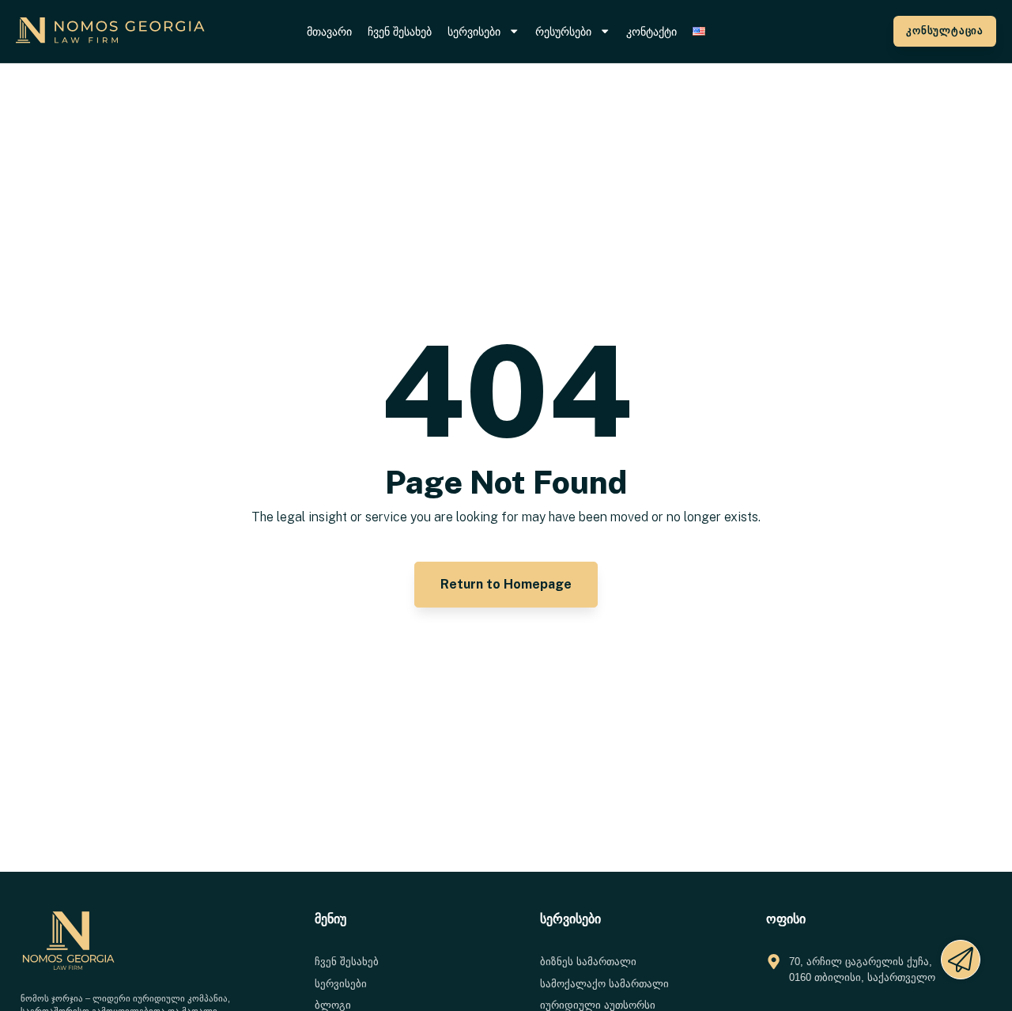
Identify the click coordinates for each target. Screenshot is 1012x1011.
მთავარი (329, 31)
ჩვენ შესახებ (400, 31)
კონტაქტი (651, 31)
